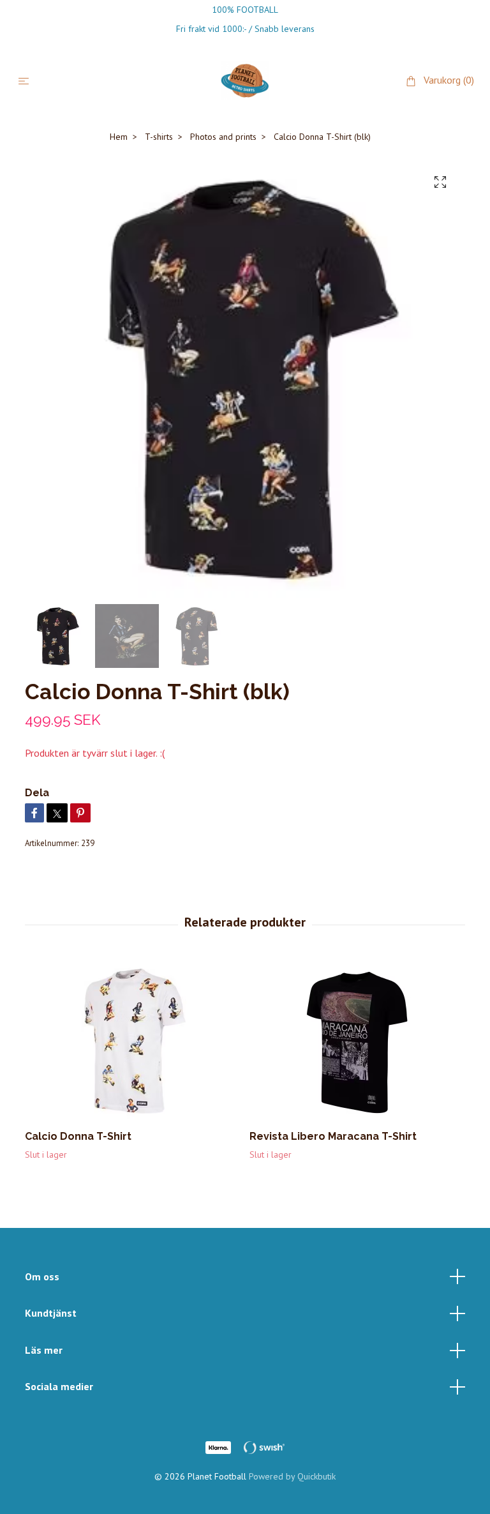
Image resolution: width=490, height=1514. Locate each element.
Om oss (42, 1276)
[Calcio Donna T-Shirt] (132, 1040)
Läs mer (44, 1350)
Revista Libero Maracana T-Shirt (333, 1136)
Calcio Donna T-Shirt (78, 1136)
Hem (119, 136)
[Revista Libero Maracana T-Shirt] (356, 1040)
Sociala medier (59, 1386)
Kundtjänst (51, 1312)
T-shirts (159, 136)
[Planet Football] (245, 80)
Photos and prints (223, 136)
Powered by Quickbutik (292, 1476)
